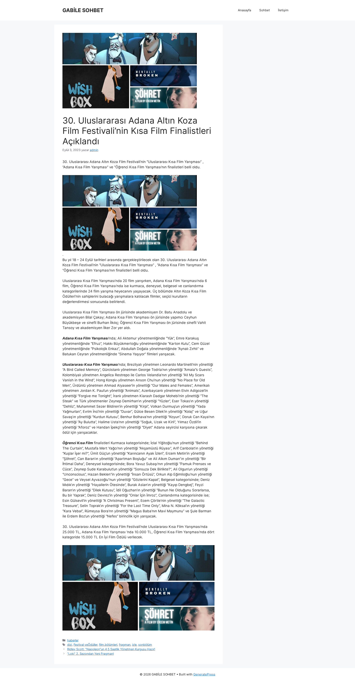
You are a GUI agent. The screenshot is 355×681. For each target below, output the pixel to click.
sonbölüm (145, 644)
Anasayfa (244, 10)
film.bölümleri (108, 644)
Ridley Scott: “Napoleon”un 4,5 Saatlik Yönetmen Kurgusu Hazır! (111, 649)
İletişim (283, 10)
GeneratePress (204, 674)
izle (134, 644)
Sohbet (264, 10)
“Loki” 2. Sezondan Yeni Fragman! (90, 653)
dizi (69, 644)
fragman (124, 644)
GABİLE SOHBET (83, 10)
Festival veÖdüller (85, 644)
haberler (72, 640)
